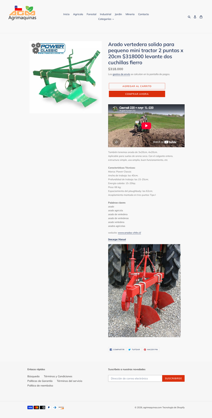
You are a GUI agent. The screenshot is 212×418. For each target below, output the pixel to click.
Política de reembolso (40, 385)
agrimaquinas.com (152, 407)
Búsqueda (33, 376)
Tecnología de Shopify (173, 407)
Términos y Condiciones (58, 376)
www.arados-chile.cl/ (129, 232)
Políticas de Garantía (39, 381)
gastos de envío (121, 74)
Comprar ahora (137, 93)
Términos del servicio (69, 381)
